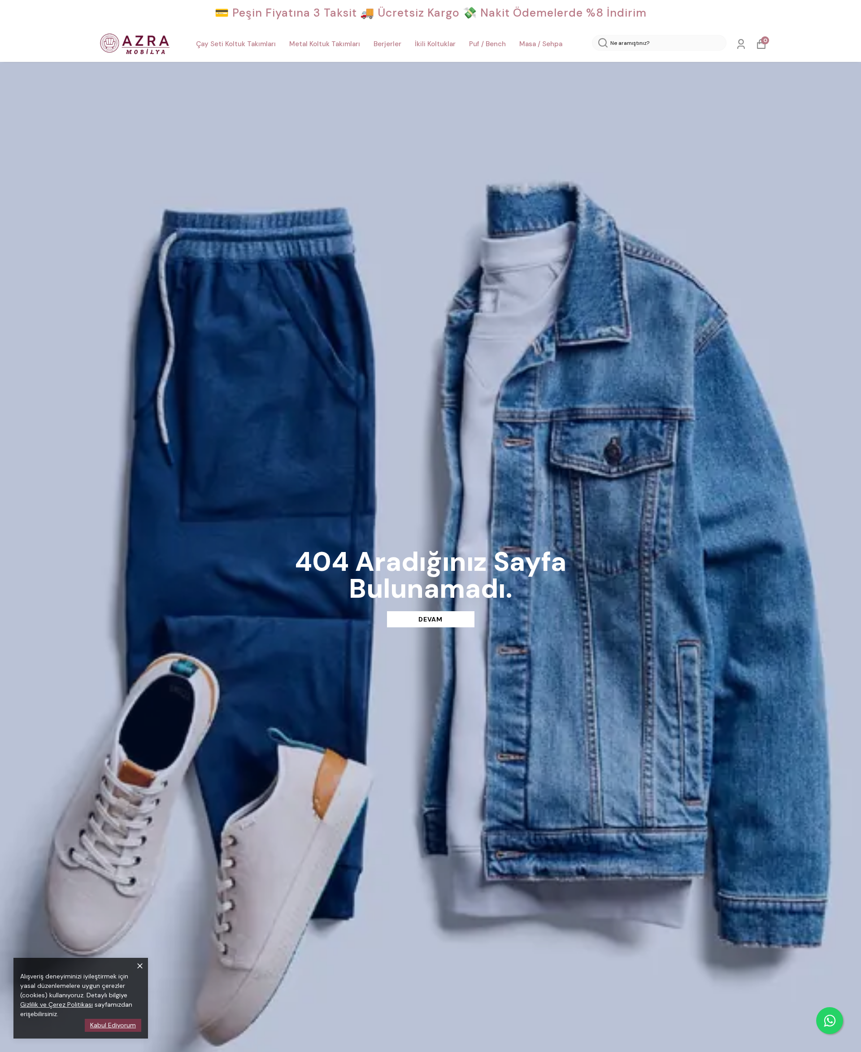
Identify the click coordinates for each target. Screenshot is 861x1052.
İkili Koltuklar (435, 43)
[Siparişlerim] (741, 44)
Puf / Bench (487, 43)
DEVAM (430, 619)
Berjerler (387, 43)
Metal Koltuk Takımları (324, 43)
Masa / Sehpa (540, 43)
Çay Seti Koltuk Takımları (236, 43)
